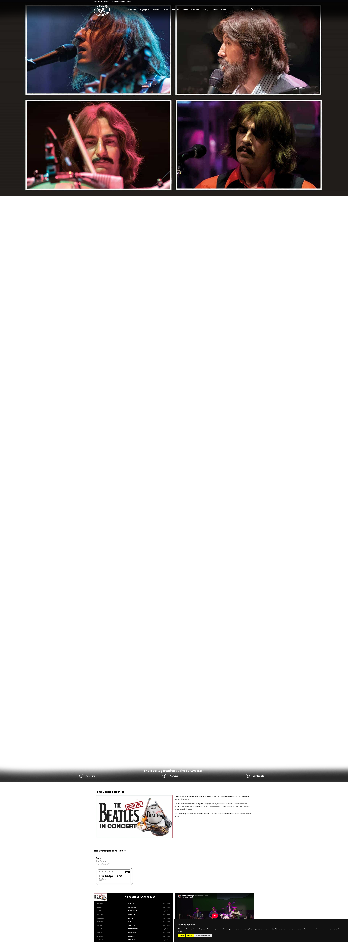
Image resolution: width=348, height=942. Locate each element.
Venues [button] (156, 10)
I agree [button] (182, 935)
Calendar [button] (132, 10)
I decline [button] (189, 935)
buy (127, 872)
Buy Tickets (258, 776)
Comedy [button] (195, 10)
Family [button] (205, 10)
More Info (90, 776)
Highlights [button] (144, 10)
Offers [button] (165, 10)
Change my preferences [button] (203, 935)
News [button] (223, 10)
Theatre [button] (175, 10)
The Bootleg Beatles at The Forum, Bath (174, 771)
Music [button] (185, 10)
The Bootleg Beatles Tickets (121, 1)
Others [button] (215, 10)
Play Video (174, 776)
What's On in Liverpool (102, 1)
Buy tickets (166, 903)
